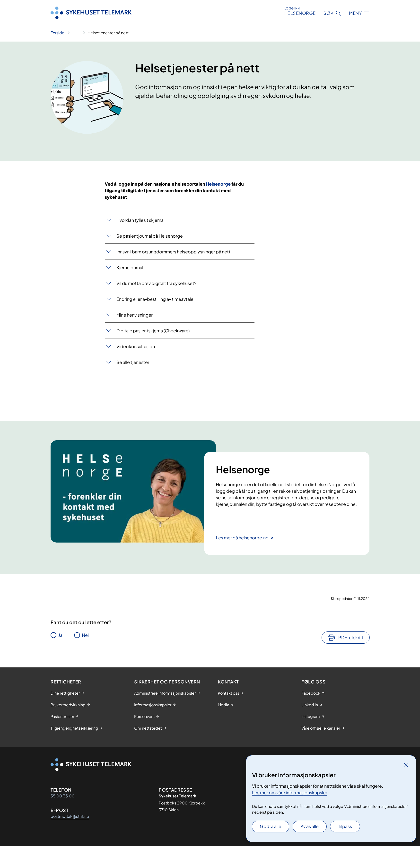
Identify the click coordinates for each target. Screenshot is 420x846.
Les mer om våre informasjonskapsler (289, 792)
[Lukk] (406, 765)
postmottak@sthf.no (70, 816)
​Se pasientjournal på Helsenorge (149, 236)
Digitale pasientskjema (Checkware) (153, 330)
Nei (85, 635)
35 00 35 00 (63, 795)
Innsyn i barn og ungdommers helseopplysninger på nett (173, 251)
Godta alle (270, 826)
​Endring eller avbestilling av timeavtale (154, 299)
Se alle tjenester (132, 362)
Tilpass (345, 826)
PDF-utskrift (351, 637)
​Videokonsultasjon (135, 346)
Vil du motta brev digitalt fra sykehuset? (156, 283)
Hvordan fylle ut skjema (140, 220)
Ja (60, 635)
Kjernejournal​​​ (129, 267)
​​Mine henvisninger (134, 315)
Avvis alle (310, 826)
